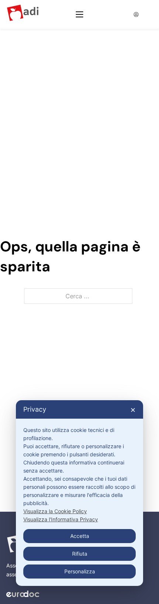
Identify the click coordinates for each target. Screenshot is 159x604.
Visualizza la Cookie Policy (55, 511)
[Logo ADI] (22, 14)
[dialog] (79, 493)
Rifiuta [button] (79, 553)
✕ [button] (133, 410)
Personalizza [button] (79, 571)
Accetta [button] (79, 536)
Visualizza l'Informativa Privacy (60, 519)
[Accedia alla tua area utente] (136, 14)
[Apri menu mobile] (79, 14)
